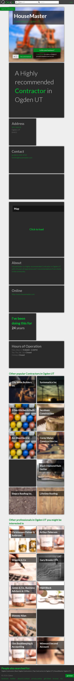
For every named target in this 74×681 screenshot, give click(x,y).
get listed (47, 678)
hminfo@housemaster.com (22, 157)
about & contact (24, 678)
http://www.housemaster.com (23, 294)
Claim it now (40, 54)
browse (55, 678)
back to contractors (7, 9)
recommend (25, 56)
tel (19, 155)
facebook (4, 678)
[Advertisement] (36, 186)
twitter (13, 678)
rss (61, 678)
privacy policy (36, 678)
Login (71, 2)
